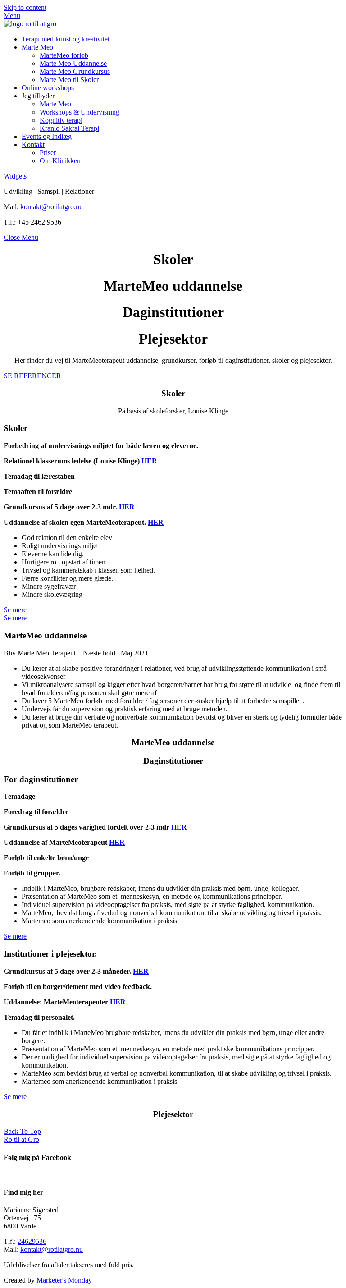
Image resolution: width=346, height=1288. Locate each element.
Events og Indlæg (47, 136)
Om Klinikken (60, 161)
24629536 (32, 1241)
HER (149, 461)
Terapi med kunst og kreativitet (65, 39)
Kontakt (33, 144)
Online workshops (48, 88)
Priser (48, 152)
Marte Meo (37, 47)
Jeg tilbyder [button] (38, 96)
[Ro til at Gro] (30, 24)
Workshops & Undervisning (79, 112)
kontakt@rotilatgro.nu (51, 207)
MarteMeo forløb (64, 55)
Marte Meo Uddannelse (73, 63)
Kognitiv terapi (61, 120)
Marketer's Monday (64, 1280)
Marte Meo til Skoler (69, 79)
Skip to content (25, 7)
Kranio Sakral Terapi (69, 128)
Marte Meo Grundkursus (75, 71)
